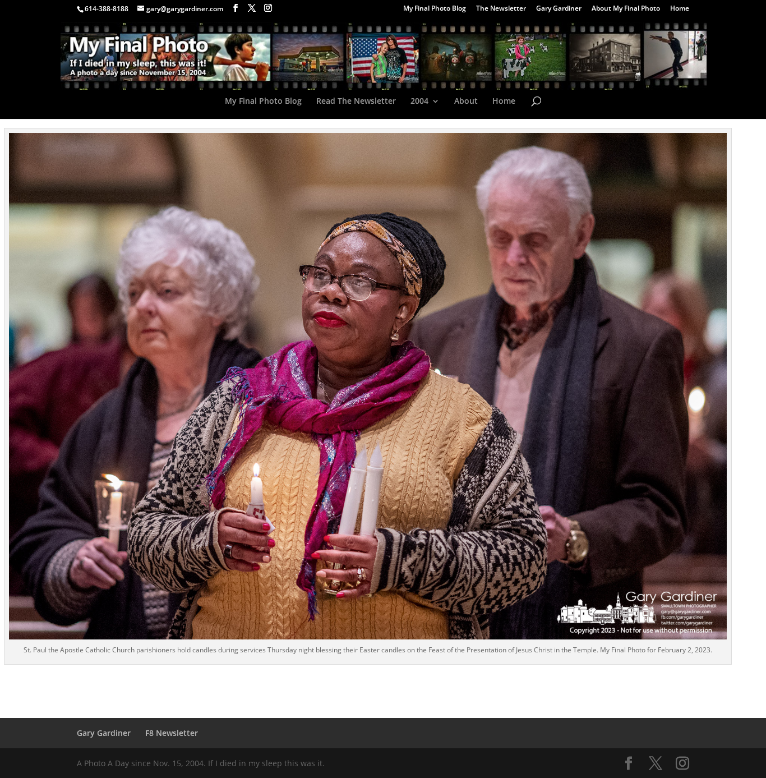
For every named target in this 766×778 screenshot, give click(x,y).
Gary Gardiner (559, 9)
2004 (419, 101)
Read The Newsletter (356, 101)
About (466, 101)
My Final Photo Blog (434, 9)
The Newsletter (501, 9)
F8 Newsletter (171, 733)
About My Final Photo (626, 9)
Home (679, 9)
